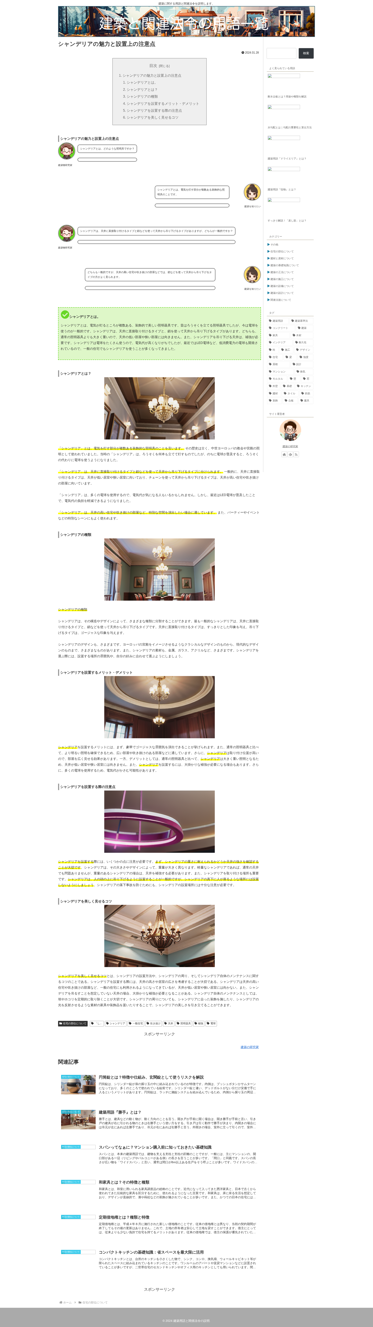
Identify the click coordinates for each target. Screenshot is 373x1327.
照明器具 (185, 1023)
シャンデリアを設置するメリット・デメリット (163, 103)
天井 (170, 1023)
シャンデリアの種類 (142, 96)
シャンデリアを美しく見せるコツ (153, 117)
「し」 (99, 1023)
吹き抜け (155, 1023)
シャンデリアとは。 (142, 82)
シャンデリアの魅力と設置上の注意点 (152, 75)
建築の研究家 (290, 446)
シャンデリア (117, 1023)
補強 (200, 1023)
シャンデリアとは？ (142, 89)
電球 (213, 1023)
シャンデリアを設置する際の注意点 (154, 110)
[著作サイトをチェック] (284, 454)
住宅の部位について (74, 1023)
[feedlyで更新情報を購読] (290, 454)
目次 (153, 66)
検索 (306, 53)
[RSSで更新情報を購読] (296, 454)
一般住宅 (138, 1023)
